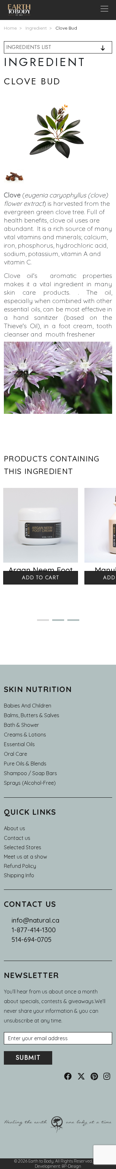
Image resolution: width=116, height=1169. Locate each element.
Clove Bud (66, 28)
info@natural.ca (35, 920)
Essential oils (19, 744)
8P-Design (71, 1166)
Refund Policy (20, 866)
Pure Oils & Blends (25, 763)
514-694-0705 (32, 940)
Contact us (17, 838)
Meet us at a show (25, 857)
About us (14, 828)
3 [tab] (70, 622)
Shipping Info (19, 875)
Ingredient (36, 28)
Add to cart (40, 577)
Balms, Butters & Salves (31, 715)
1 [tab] (40, 622)
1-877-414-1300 (34, 930)
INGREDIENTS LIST (28, 47)
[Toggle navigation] (104, 10)
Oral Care (15, 754)
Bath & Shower (21, 725)
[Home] (22, 10)
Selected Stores (22, 847)
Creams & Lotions (25, 734)
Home (10, 28)
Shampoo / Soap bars (30, 773)
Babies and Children (27, 705)
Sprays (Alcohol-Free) (30, 783)
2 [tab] (55, 622)
